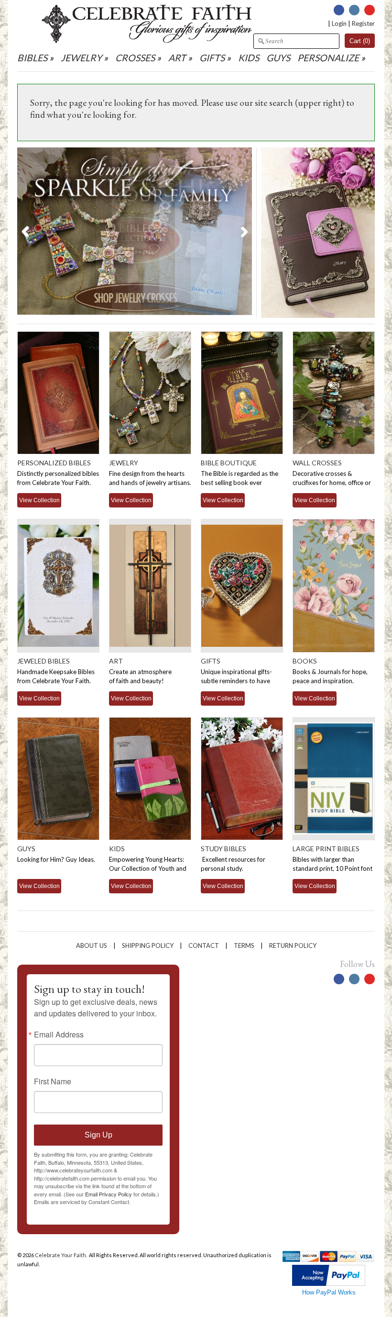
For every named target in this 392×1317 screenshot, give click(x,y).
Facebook (339, 10)
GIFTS (212, 57)
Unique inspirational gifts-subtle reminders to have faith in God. (236, 681)
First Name (52, 1081)
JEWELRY (81, 57)
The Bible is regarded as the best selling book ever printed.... (239, 482)
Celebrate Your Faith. (61, 1255)
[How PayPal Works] (328, 1284)
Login (339, 23)
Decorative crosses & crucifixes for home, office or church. (332, 482)
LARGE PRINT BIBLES (326, 848)
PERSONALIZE (329, 57)
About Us (91, 945)
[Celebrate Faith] (146, 41)
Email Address (59, 1034)
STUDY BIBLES (223, 848)
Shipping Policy (148, 945)
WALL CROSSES (317, 463)
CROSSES (135, 57)
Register (363, 23)
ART (177, 57)
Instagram (354, 10)
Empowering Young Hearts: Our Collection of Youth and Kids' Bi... (147, 868)
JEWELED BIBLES (43, 661)
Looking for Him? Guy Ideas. (56, 859)
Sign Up (98, 1135)
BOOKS (305, 661)
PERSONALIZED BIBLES (54, 463)
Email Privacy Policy (108, 1194)
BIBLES (32, 57)
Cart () (359, 41)
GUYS (278, 57)
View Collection (39, 500)
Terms (244, 945)
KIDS (248, 57)
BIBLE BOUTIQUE (229, 463)
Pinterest (369, 10)
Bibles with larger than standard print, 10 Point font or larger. (332, 868)
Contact (203, 945)
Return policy (292, 945)
